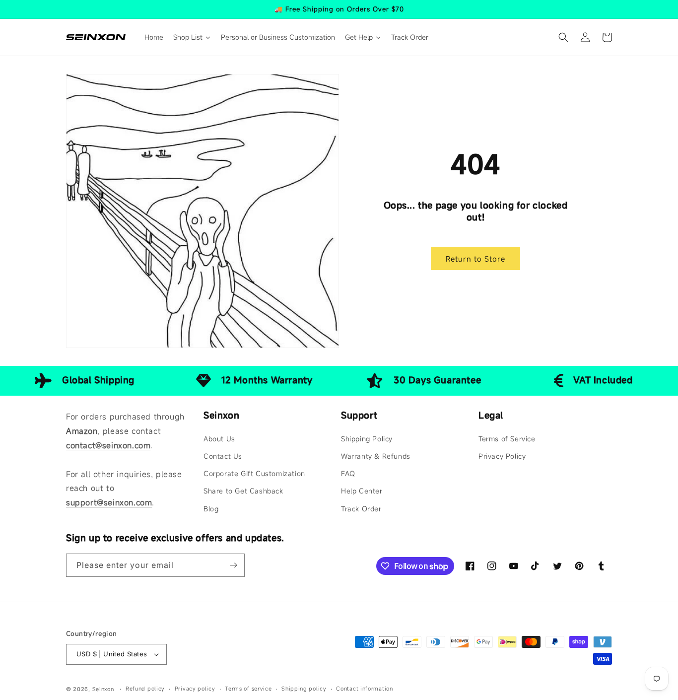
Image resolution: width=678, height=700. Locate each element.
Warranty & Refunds (375, 456)
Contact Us (222, 456)
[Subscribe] (233, 565)
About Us (219, 438)
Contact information (364, 688)
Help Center (362, 490)
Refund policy (145, 688)
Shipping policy (304, 688)
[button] (563, 37)
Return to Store (475, 259)
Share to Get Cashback (243, 490)
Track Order (361, 508)
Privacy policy (195, 688)
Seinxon (103, 689)
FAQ (348, 473)
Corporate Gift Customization (254, 473)
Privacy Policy (502, 456)
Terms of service (248, 688)
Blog (210, 508)
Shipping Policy (367, 438)
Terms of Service (507, 438)
